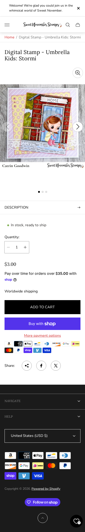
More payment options (42, 336)
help (9, 416)
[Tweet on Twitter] (56, 366)
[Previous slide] (7, 127)
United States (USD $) (29, 435)
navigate (13, 401)
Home (10, 37)
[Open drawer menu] (7, 25)
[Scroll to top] (43, 518)
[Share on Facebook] (41, 366)
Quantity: (12, 237)
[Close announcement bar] (78, 8)
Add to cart (42, 307)
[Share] (27, 366)
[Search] (68, 25)
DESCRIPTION (16, 207)
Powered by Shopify (46, 489)
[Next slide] (78, 127)
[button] (39, 192)
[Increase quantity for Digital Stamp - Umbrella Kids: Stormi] (25, 247)
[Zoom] (78, 73)
